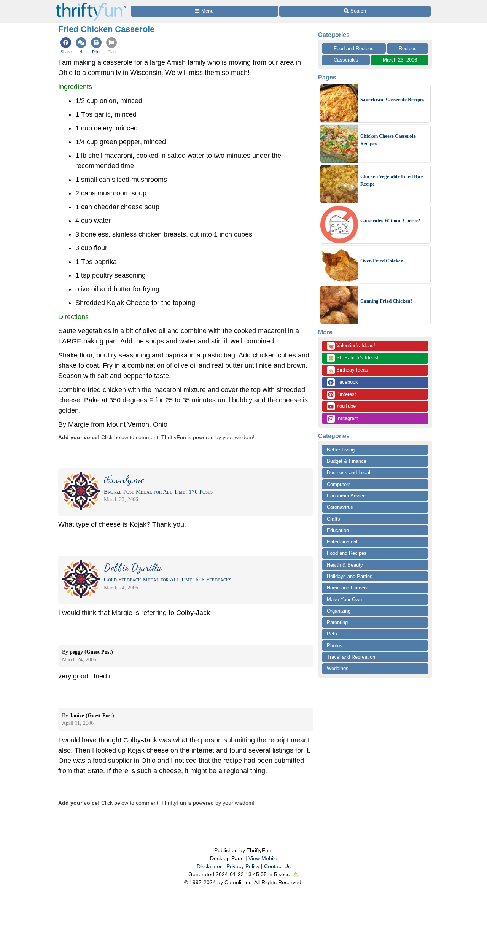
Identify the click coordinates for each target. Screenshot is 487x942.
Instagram (346, 418)
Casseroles (346, 60)
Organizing (338, 611)
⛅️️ (296, 874)
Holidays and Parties (349, 576)
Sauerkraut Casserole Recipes (392, 99)
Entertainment (342, 542)
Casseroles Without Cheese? (390, 220)
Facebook (346, 382)
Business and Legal (348, 472)
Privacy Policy (242, 866)
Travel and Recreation (351, 657)
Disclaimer (209, 866)
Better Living (341, 450)
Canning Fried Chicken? (386, 301)
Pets (332, 634)
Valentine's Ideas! (351, 346)
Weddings (338, 668)
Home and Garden (347, 588)
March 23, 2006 (400, 60)
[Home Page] (91, 4)
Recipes (408, 48)
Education (338, 530)
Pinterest (345, 394)
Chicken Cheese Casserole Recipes (388, 139)
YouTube (345, 406)
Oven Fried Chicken (381, 261)
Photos (334, 645)
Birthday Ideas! (349, 370)
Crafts (333, 519)
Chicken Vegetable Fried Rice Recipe (391, 180)
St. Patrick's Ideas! (353, 358)
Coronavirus (340, 507)
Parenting (337, 622)
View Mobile (262, 858)
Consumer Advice (346, 496)
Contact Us (277, 866)
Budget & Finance (346, 461)
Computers (339, 484)
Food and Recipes (354, 48)
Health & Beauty (345, 565)
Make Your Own (344, 599)
